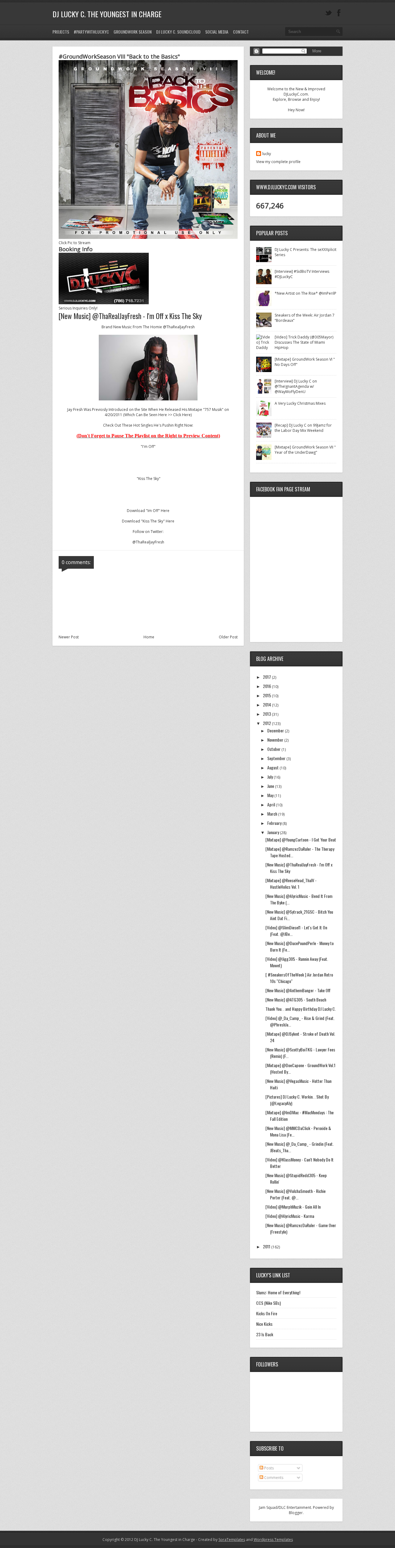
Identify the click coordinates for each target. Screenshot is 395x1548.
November (275, 739)
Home (148, 637)
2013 (267, 714)
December (276, 730)
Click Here (182, 414)
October (274, 749)
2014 (267, 704)
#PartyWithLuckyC (91, 31)
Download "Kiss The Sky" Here (148, 521)
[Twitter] (328, 13)
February (274, 823)
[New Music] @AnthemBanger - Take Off (298, 990)
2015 (267, 695)
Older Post (228, 637)
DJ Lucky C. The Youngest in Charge (106, 13)
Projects (60, 31)
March (272, 813)
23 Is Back (264, 1334)
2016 (267, 686)
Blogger (296, 1512)
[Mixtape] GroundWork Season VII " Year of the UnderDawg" (305, 449)
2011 (267, 1246)
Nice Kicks (264, 1324)
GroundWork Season (133, 31)
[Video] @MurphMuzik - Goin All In (293, 1206)
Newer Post (69, 637)
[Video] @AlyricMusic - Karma (289, 1216)
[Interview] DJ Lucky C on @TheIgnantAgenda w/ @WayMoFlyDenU (296, 386)
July (270, 776)
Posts (268, 1468)
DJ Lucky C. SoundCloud (178, 31)
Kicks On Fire (266, 1313)
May (270, 795)
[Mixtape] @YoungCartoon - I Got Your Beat (300, 839)
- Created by (220, 1539)
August (273, 767)
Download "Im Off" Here (148, 510)
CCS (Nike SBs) (268, 1303)
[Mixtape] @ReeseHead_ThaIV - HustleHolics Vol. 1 (291, 883)
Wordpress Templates (273, 1539)
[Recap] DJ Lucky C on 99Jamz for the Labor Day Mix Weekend (303, 428)
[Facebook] (339, 13)
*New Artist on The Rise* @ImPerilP (305, 293)
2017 (267, 677)
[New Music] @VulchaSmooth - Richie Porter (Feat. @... (295, 1194)
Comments (273, 1477)
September (276, 758)
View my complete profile (278, 161)
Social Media (216, 31)
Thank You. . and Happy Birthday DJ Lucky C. (300, 1008)
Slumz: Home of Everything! (278, 1292)
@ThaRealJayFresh (179, 327)
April (271, 804)
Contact (241, 31)
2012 (267, 723)
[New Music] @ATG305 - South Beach (295, 999)
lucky (266, 153)
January (273, 832)
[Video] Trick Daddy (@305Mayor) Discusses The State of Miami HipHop (304, 342)
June (271, 786)
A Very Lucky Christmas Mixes (300, 403)
